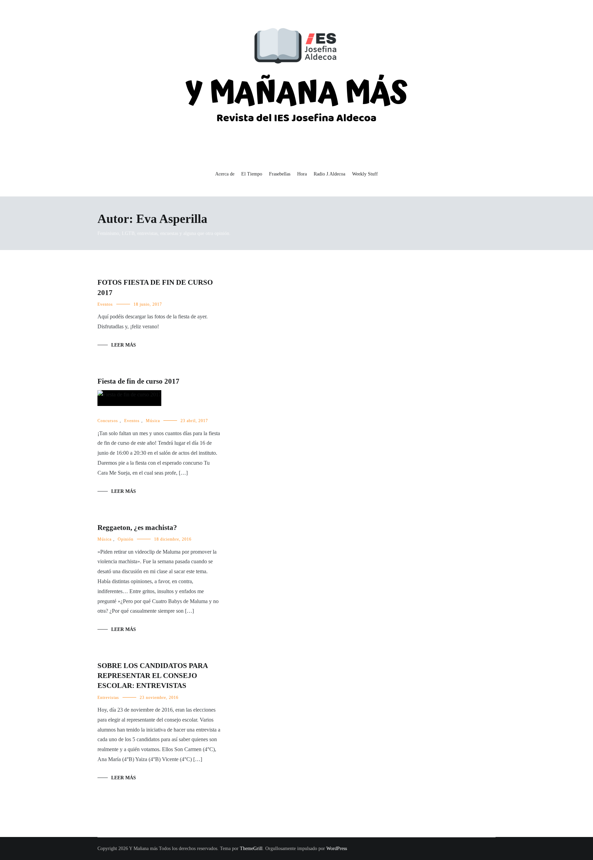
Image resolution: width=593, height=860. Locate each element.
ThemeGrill (251, 848)
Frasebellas (279, 174)
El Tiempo (251, 174)
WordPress (336, 848)
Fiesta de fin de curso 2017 (138, 381)
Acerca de (224, 174)
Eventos (105, 304)
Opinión (125, 539)
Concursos (107, 420)
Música (153, 420)
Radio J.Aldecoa (329, 174)
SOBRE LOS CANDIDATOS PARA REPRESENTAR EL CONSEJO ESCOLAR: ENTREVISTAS (152, 675)
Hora (302, 174)
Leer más (123, 345)
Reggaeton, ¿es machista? (137, 527)
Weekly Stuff (365, 174)
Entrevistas (108, 697)
